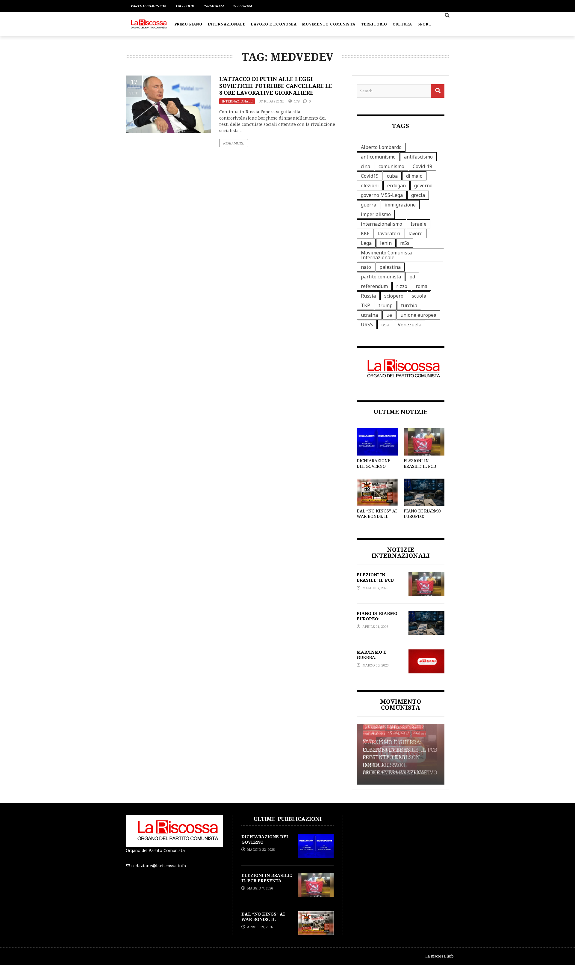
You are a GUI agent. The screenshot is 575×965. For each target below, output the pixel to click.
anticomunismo (378, 156)
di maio (414, 176)
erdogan (396, 185)
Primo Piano (188, 24)
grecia (418, 195)
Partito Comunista (149, 6)
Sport (424, 24)
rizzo (401, 286)
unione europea (418, 315)
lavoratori (389, 233)
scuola (419, 295)
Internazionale (227, 24)
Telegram (242, 6)
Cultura (402, 24)
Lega (366, 243)
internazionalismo (381, 224)
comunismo (391, 166)
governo (423, 185)
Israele (418, 224)
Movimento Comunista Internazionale (386, 255)
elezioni (370, 185)
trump (386, 305)
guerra (368, 204)
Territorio (374, 24)
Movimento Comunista (328, 24)
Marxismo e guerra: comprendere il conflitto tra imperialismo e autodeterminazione (395, 757)
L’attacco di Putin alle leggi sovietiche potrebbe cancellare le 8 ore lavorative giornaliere (275, 85)
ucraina (369, 315)
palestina (390, 267)
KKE (365, 233)
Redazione (274, 101)
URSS (367, 324)
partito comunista (381, 276)
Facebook (185, 6)
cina (365, 166)
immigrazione (400, 204)
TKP (365, 305)
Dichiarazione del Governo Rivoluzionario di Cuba (375, 469)
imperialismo (376, 214)
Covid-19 (422, 166)
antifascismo (418, 156)
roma (421, 286)
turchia (409, 305)
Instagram (213, 6)
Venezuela (409, 324)
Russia (368, 295)
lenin (386, 243)
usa (385, 324)
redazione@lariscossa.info (158, 865)
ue (389, 315)
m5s (404, 243)
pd (412, 276)
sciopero (393, 295)
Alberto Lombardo (381, 147)
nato (366, 267)
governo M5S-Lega (382, 195)
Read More (233, 143)
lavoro (415, 233)
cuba (392, 176)
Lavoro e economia (274, 24)
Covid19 (370, 176)
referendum (374, 286)
